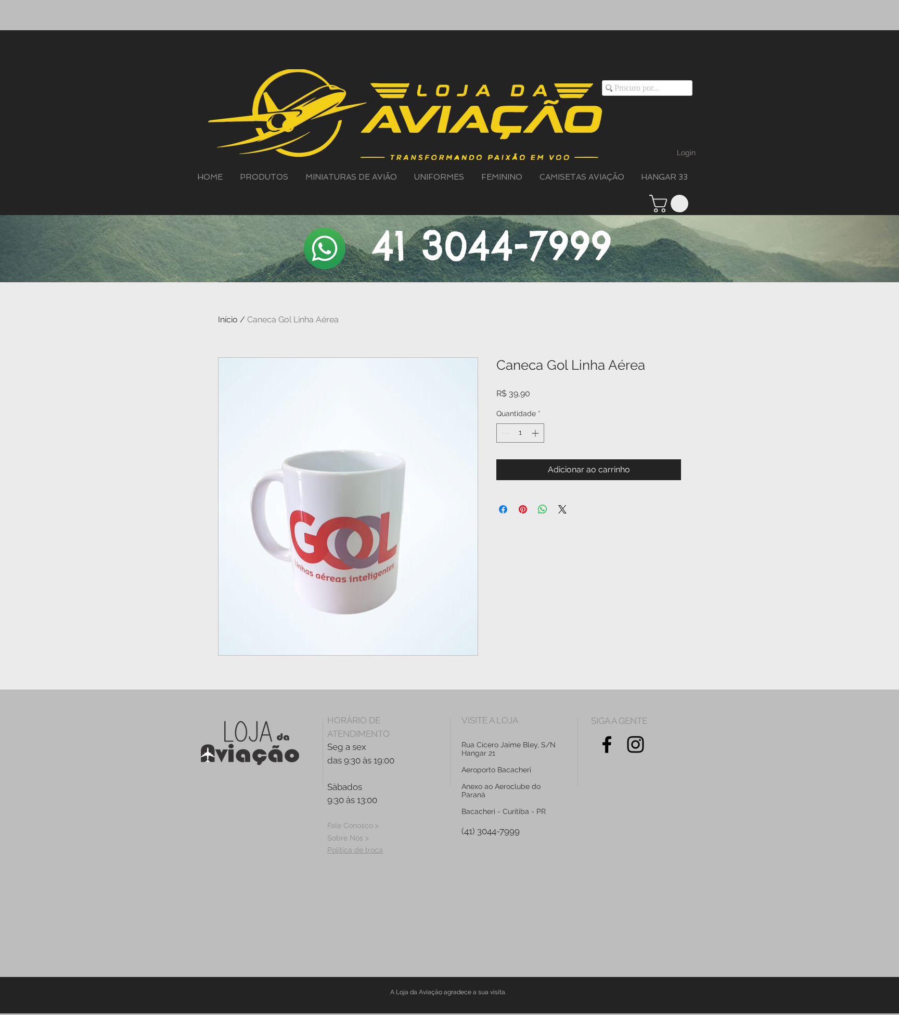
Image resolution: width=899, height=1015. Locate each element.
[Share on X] (562, 509)
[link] (670, 203)
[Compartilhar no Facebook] (503, 509)
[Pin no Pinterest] (523, 509)
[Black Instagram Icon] (635, 744)
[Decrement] (504, 433)
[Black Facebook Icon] (607, 744)
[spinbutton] (520, 433)
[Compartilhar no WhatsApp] (542, 509)
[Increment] (536, 433)
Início (228, 319)
